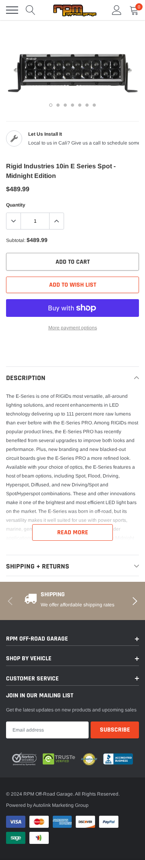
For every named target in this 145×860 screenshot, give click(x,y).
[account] (117, 10)
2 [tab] (58, 105)
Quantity (15, 205)
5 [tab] (79, 105)
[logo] (74, 10)
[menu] (12, 10)
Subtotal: (15, 240)
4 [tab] (72, 105)
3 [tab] (65, 105)
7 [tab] (94, 105)
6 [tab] (87, 105)
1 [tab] (50, 105)
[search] (30, 10)
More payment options (72, 328)
